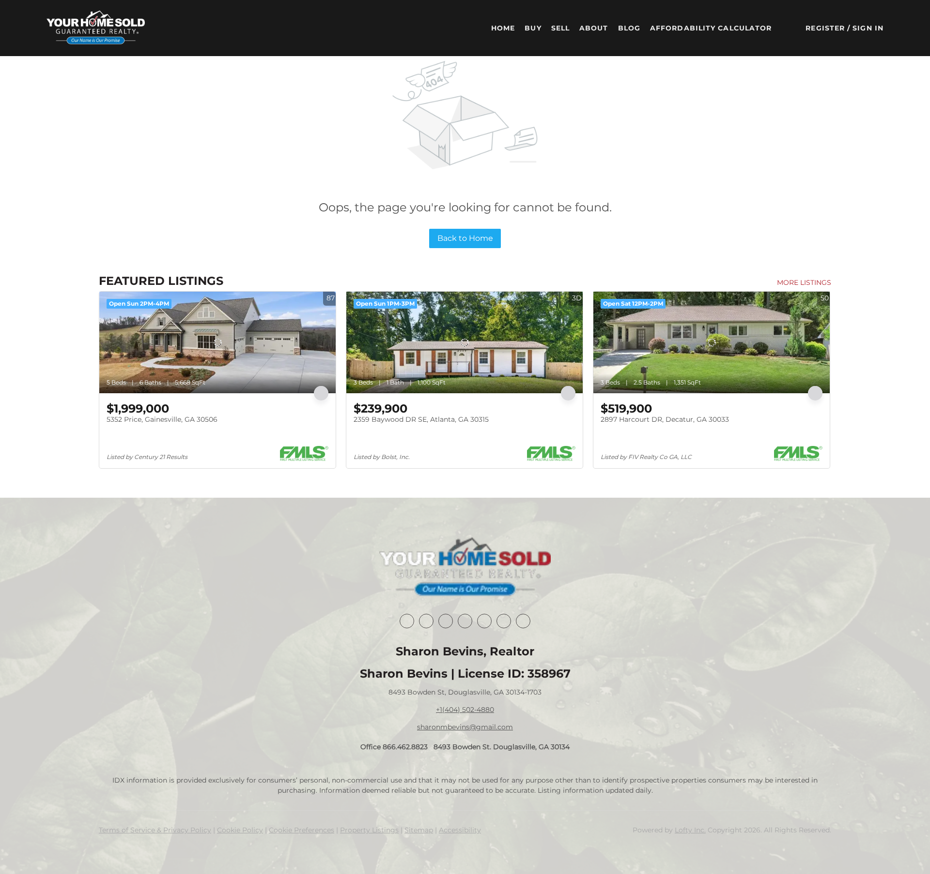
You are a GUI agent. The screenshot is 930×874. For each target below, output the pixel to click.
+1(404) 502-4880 (465, 709)
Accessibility (460, 830)
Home (503, 28)
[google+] (523, 621)
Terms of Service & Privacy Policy (155, 830)
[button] (95, 28)
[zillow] (465, 621)
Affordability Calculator (711, 28)
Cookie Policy (240, 830)
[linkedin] (426, 621)
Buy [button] (533, 28)
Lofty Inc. (690, 830)
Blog (629, 28)
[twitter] (445, 621)
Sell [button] (560, 28)
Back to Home (465, 238)
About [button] (593, 28)
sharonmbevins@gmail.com (465, 727)
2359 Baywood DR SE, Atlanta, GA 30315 (421, 419)
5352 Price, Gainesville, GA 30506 (162, 419)
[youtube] (503, 621)
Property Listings (369, 830)
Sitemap (418, 830)
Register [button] (825, 28)
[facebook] (407, 621)
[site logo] (464, 567)
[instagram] (484, 621)
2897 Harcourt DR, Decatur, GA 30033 (665, 419)
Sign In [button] (868, 28)
